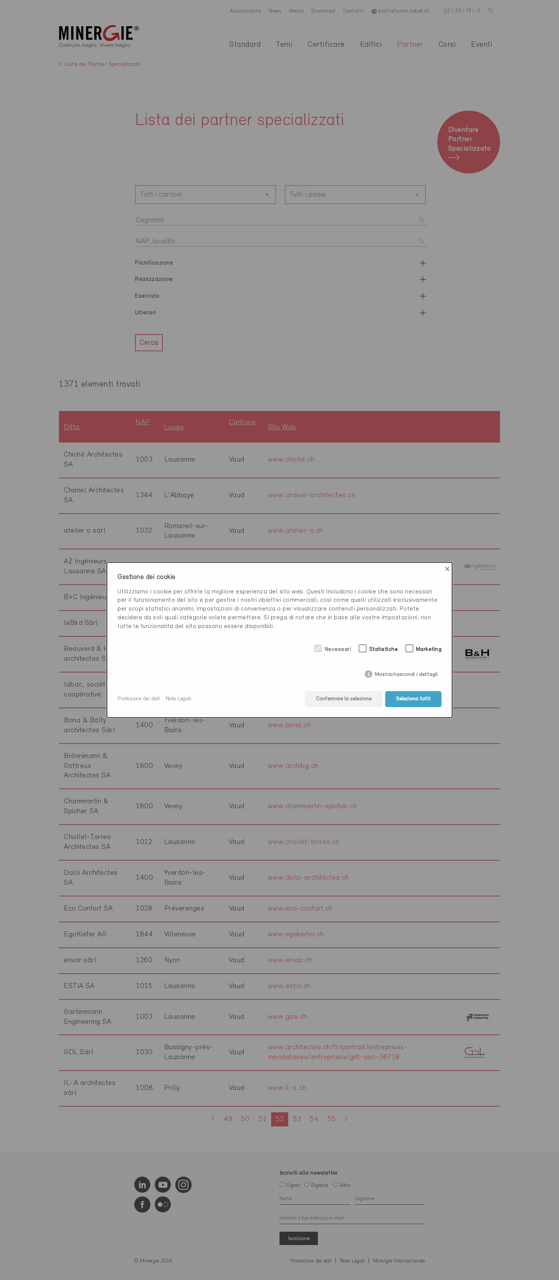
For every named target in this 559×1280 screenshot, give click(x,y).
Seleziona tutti (413, 699)
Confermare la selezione (344, 699)
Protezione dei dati (139, 699)
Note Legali (179, 699)
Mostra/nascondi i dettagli (406, 673)
